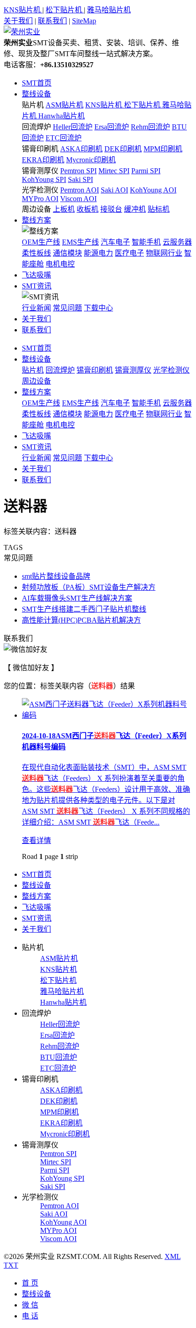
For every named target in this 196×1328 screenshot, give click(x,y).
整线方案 (36, 220)
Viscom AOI (78, 199)
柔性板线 (36, 253)
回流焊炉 (36, 127)
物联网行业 (164, 253)
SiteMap (84, 21)
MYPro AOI (40, 199)
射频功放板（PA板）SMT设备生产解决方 (88, 587)
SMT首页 (37, 83)
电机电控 (60, 264)
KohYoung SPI (44, 179)
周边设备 (36, 209)
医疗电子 (129, 253)
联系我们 (52, 21)
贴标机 (159, 209)
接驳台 (111, 209)
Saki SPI (80, 179)
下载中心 (98, 308)
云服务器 (177, 242)
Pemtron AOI (79, 190)
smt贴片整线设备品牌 (56, 576)
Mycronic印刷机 (91, 160)
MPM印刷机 (163, 149)
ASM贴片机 (64, 105)
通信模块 (67, 253)
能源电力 (98, 253)
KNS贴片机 (23, 10)
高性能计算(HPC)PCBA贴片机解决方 (81, 620)
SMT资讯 (37, 286)
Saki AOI (114, 190)
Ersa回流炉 (111, 127)
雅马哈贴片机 (109, 10)
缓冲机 (135, 209)
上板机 (64, 209)
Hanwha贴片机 (61, 116)
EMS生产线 (80, 242)
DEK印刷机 (123, 149)
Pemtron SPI (78, 171)
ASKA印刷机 (81, 149)
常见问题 (67, 308)
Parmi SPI (145, 171)
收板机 (87, 209)
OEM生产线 (41, 242)
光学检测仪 (40, 190)
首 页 (30, 1283)
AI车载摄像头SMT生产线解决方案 (77, 598)
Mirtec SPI (113, 171)
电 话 (30, 1316)
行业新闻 (36, 308)
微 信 (30, 1305)
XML (173, 1256)
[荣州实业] (22, 32)
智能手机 (146, 242)
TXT (11, 1265)
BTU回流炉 (58, 1057)
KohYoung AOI (153, 190)
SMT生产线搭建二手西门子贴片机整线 (84, 609)
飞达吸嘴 (36, 275)
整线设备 (36, 94)
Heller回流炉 (73, 127)
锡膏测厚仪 (40, 171)
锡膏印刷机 (40, 149)
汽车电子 (115, 242)
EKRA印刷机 (43, 160)
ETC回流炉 (64, 138)
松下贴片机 (65, 10)
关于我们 (18, 21)
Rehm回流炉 (150, 127)
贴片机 (33, 105)
